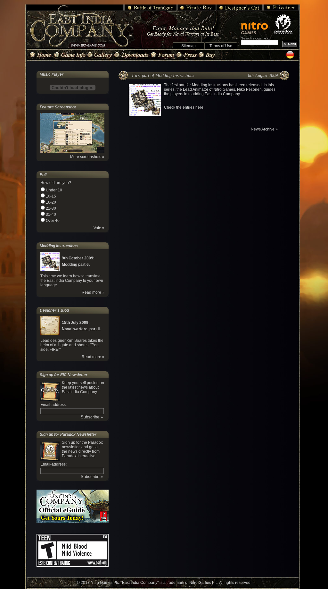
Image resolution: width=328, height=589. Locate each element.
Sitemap (188, 46)
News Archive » (264, 129)
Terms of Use (220, 46)
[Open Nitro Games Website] (257, 24)
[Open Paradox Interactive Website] (286, 24)
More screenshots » (87, 157)
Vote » (99, 228)
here (199, 107)
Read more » (93, 292)
